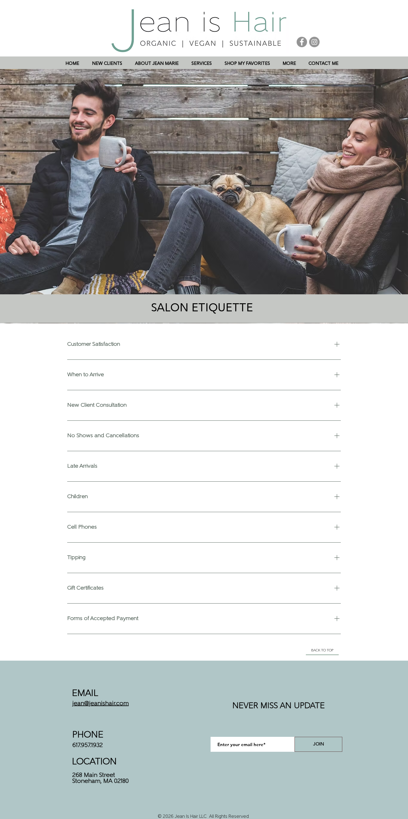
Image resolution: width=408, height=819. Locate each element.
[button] (201, 63)
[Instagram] (314, 42)
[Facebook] (302, 42)
